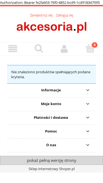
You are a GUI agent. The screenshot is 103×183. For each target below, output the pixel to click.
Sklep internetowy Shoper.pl (52, 168)
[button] (13, 48)
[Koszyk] (90, 48)
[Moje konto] (64, 48)
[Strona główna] (51, 27)
